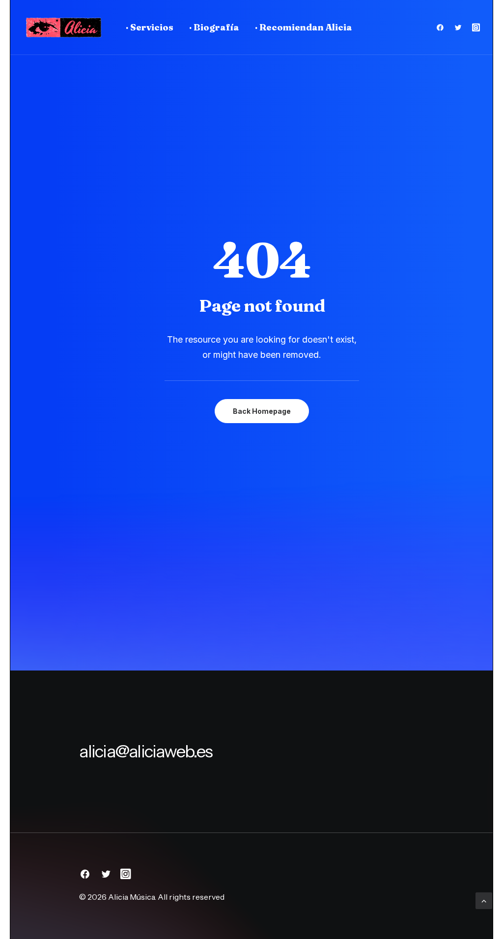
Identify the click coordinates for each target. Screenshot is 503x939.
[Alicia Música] (63, 27)
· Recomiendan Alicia (303, 27)
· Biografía (214, 27)
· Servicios (149, 27)
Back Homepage (262, 411)
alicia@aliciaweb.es (145, 751)
